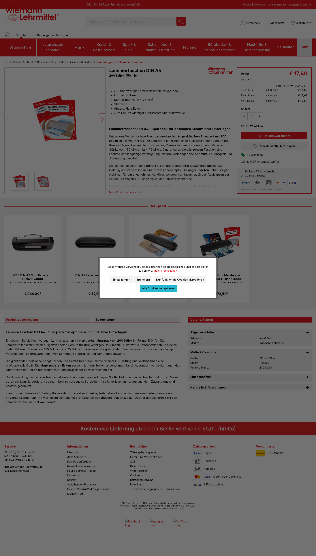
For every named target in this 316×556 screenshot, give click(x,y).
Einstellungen (121, 279)
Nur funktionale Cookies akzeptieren (180, 279)
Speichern (143, 279)
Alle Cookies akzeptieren (158, 288)
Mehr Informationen (165, 270)
